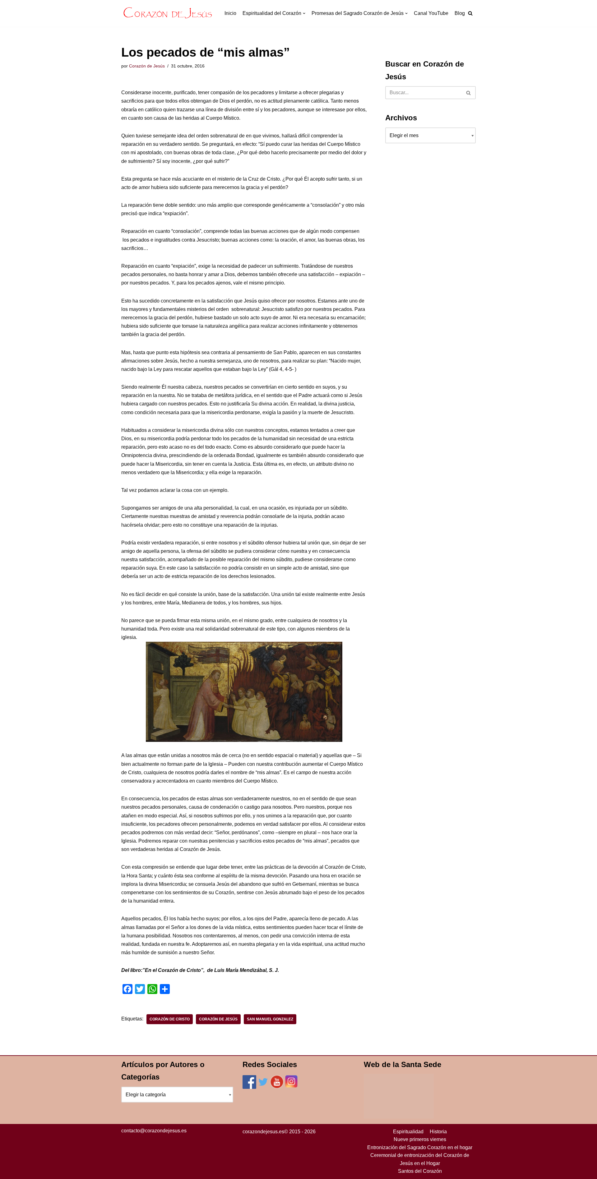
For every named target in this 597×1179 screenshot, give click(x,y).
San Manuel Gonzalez (270, 1019)
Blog (460, 13)
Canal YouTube (431, 13)
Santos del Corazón (420, 1171)
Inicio (230, 13)
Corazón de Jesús (147, 65)
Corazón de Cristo (170, 1019)
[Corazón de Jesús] (168, 13)
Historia (438, 1131)
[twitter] (263, 1087)
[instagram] (291, 1087)
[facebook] (249, 1087)
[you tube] (277, 1087)
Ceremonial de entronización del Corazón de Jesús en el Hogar (419, 1159)
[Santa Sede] (399, 1117)
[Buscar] (469, 92)
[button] (470, 13)
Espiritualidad (408, 1131)
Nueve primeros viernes (420, 1139)
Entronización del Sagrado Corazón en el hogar (419, 1147)
